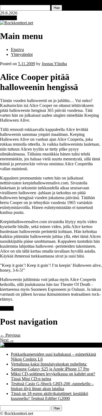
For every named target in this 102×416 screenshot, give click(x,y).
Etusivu (17, 49)
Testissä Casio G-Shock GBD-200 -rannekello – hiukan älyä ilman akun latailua (52, 386)
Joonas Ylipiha (54, 63)
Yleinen (7, 308)
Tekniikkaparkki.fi (73, 345)
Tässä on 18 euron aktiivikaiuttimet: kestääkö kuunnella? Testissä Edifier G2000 (49, 396)
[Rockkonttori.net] (16, 22)
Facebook (8, 18)
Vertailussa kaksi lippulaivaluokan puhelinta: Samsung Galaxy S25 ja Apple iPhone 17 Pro (50, 366)
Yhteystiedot (22, 54)
